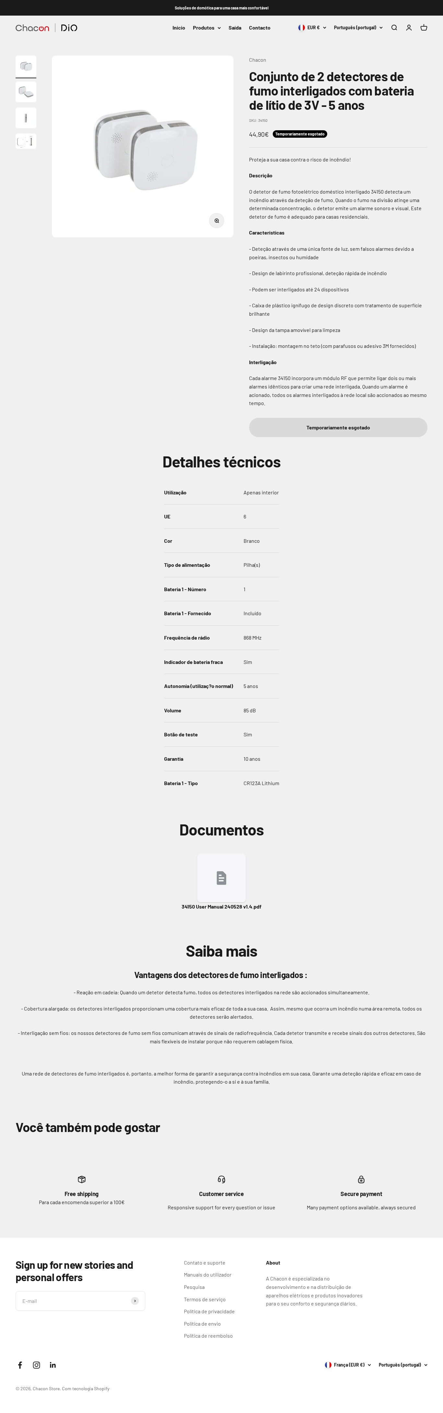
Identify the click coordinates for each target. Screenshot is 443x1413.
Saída (235, 28)
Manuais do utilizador (208, 1274)
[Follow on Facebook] (20, 1365)
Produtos (203, 28)
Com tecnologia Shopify (85, 1388)
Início (179, 28)
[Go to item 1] (26, 67)
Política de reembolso (208, 1335)
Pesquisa (194, 1287)
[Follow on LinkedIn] (53, 1365)
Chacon (257, 60)
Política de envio (202, 1323)
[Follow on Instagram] (36, 1365)
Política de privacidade (209, 1311)
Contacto (259, 28)
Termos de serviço (205, 1299)
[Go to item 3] (26, 119)
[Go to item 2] (26, 93)
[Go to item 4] (26, 142)
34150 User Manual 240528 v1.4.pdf (221, 906)
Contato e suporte (204, 1262)
